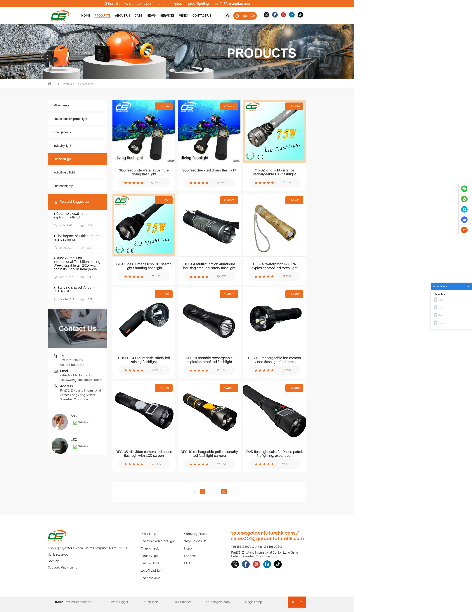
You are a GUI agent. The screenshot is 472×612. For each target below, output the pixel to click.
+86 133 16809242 (72, 364)
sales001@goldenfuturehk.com (81, 380)
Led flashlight (85, 83)
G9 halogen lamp (222, 602)
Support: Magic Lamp (62, 567)
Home (85, 15)
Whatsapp (84, 422)
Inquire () (247, 16)
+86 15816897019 (72, 360)
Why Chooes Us (195, 541)
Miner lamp (61, 105)
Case (138, 15)
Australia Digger (122, 602)
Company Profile (195, 534)
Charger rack (62, 132)
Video (183, 15)
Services (167, 15)
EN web (438, 294)
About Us (122, 15)
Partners (190, 556)
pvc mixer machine (82, 602)
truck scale (156, 602)
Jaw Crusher (187, 602)
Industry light (62, 145)
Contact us (201, 15)
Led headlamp (63, 186)
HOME (56, 83)
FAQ (187, 563)
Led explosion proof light (70, 119)
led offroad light (64, 172)
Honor (188, 548)
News (151, 15)
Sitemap (53, 561)
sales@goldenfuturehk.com (78, 375)
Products (103, 15)
